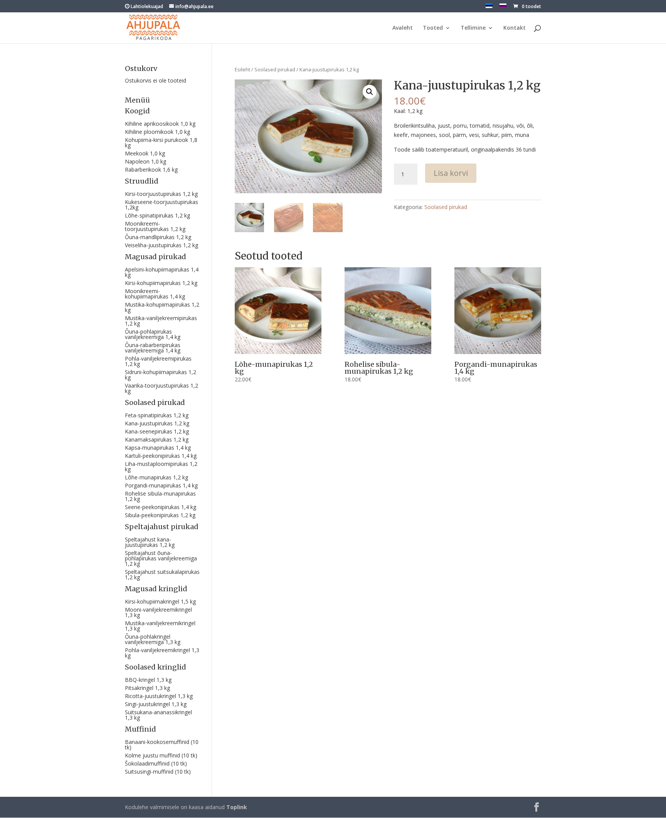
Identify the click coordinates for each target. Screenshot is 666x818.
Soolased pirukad (274, 69)
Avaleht (402, 28)
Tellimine (473, 28)
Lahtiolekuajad (146, 6)
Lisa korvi (451, 173)
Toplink (236, 807)
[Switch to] (489, 7)
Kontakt (514, 28)
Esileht (242, 69)
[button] (370, 92)
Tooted (433, 28)
